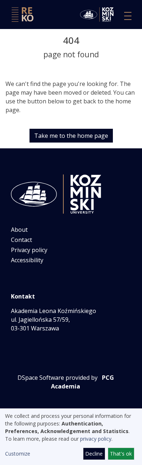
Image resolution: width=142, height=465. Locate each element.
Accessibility (27, 260)
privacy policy (95, 438)
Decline (94, 453)
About (19, 230)
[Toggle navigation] (127, 16)
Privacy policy (29, 250)
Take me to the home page (71, 136)
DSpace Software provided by (57, 378)
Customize (17, 453)
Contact (21, 240)
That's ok (121, 453)
